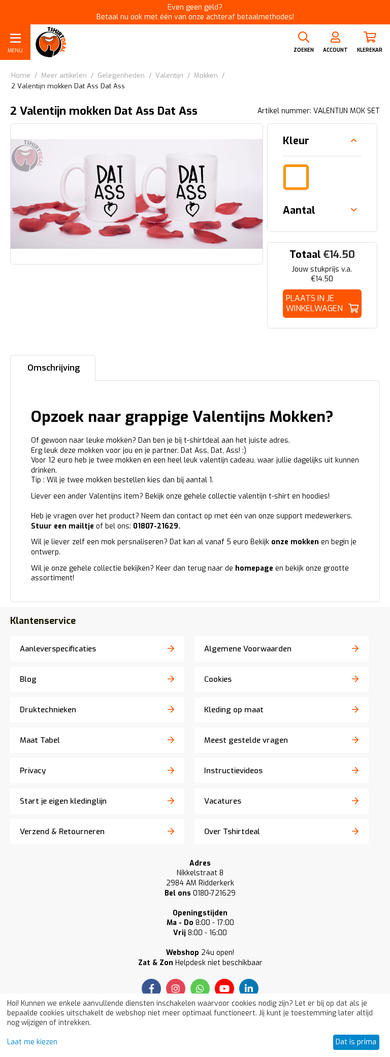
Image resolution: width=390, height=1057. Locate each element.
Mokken (206, 75)
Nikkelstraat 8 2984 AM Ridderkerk (200, 878)
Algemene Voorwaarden (247, 649)
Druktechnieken (48, 710)
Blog (28, 679)
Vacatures (222, 801)
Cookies (218, 679)
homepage (254, 568)
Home (20, 75)
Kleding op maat (234, 710)
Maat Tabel (40, 740)
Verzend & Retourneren (62, 832)
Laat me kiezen (32, 1042)
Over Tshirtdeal (232, 832)
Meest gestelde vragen (246, 740)
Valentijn (169, 75)
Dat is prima (356, 1042)
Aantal (299, 210)
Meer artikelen (64, 75)
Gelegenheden (121, 75)
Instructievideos (233, 771)
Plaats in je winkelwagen (314, 303)
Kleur (296, 141)
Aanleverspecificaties (58, 649)
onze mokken (295, 542)
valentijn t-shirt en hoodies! (284, 496)
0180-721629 (200, 893)
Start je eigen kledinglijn (63, 801)
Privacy (33, 771)
